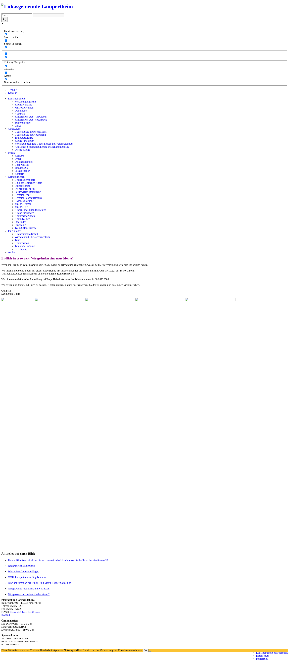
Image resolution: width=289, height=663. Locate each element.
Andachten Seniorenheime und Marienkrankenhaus (42, 146)
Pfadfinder (20, 221)
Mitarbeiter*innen (24, 107)
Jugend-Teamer (23, 203)
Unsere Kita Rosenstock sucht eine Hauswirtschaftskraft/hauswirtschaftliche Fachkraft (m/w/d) (58, 560)
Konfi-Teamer (22, 218)
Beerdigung (21, 249)
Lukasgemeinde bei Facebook (272, 652)
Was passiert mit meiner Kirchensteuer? (29, 594)
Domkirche (21, 110)
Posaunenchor (22, 170)
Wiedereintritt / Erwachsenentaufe (32, 237)
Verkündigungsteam (25, 101)
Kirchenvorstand (23, 104)
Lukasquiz (20, 225)
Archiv (11, 252)
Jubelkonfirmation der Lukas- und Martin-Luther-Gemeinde (39, 582)
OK (145, 650)
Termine (12, 89)
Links (18, 125)
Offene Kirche (22, 149)
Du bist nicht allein (25, 188)
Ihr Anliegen (14, 231)
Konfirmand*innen (25, 215)
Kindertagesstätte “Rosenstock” (31, 119)
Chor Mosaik (22, 164)
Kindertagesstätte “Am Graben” (31, 116)
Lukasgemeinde (16, 98)
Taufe (18, 240)
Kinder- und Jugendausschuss (30, 209)
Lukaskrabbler (22, 185)
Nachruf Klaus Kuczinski (21, 565)
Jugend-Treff (21, 206)
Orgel (18, 158)
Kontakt (12, 92)
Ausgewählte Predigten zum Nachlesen (29, 588)
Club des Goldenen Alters (28, 182)
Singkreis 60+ (22, 167)
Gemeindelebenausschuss (28, 197)
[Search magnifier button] (4, 19)
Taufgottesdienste (24, 137)
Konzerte (19, 155)
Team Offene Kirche (25, 228)
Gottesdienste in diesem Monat (31, 131)
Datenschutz (262, 655)
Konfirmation (22, 243)
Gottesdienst (14, 128)
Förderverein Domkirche (28, 191)
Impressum (262, 658)
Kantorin (19, 173)
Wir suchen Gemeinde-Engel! (23, 571)
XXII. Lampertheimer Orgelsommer (27, 577)
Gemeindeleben (16, 176)
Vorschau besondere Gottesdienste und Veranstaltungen (44, 143)
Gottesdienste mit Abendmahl (30, 134)
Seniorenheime (22, 122)
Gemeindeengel (23, 194)
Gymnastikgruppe (24, 200)
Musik (11, 152)
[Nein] (150, 651)
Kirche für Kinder (24, 140)
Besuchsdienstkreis (25, 179)
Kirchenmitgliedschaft (26, 234)
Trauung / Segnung (25, 246)
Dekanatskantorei (24, 161)
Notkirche (20, 113)
